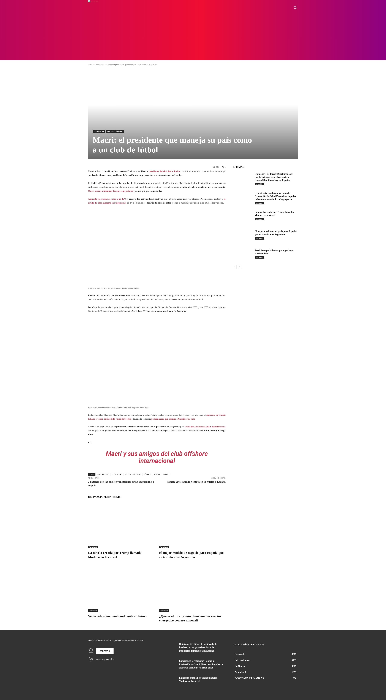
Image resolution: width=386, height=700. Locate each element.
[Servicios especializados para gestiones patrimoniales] (242, 255)
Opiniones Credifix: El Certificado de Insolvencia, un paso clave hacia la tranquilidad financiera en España (274, 177)
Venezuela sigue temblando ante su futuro (117, 616)
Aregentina (103, 474)
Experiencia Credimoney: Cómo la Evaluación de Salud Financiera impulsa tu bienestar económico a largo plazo (275, 196)
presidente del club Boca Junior (164, 171)
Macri (157, 474)
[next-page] (239, 267)
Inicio (90, 64)
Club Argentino (133, 474)
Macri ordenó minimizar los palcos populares (110, 191)
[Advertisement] (193, 38)
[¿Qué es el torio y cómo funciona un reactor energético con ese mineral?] (192, 588)
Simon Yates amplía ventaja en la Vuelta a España (196, 481)
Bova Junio (117, 474)
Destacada (99, 64)
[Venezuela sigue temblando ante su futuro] (121, 588)
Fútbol (147, 474)
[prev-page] (235, 267)
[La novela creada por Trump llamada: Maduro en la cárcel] (121, 525)
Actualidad (93, 547)
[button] (295, 7)
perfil (166, 474)
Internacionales (115, 131)
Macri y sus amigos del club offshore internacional (157, 457)
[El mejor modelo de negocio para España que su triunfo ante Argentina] (192, 525)
